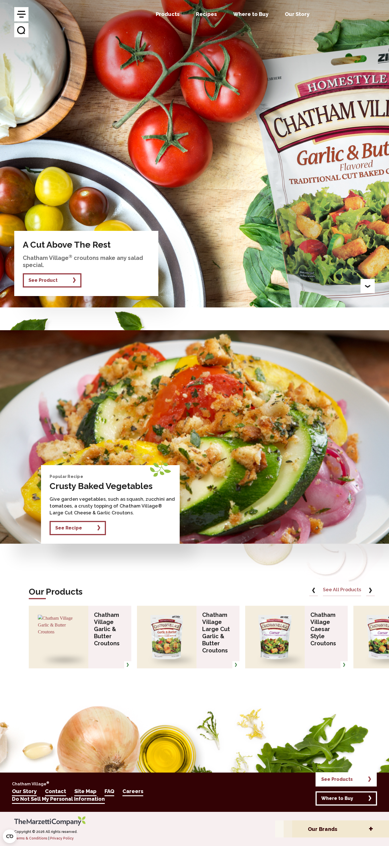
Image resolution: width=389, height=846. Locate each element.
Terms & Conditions (31, 838)
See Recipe (68, 528)
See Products (337, 779)
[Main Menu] (21, 14)
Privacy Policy (62, 838)
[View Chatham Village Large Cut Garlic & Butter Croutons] (235, 664)
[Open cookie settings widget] (10, 836)
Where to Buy (337, 798)
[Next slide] (370, 591)
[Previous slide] (313, 591)
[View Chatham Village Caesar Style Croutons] (344, 664)
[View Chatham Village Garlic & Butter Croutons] (127, 664)
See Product (43, 280)
